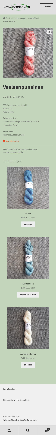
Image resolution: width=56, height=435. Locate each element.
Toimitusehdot (9, 389)
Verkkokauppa (19, 18)
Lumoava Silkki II (33, 18)
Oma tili (9, 430)
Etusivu (9, 18)
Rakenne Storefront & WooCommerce (20, 420)
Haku (28, 430)
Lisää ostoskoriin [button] (28, 294)
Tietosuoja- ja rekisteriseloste (16, 400)
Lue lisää (28, 224)
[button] (49, 32)
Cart (43, 428)
